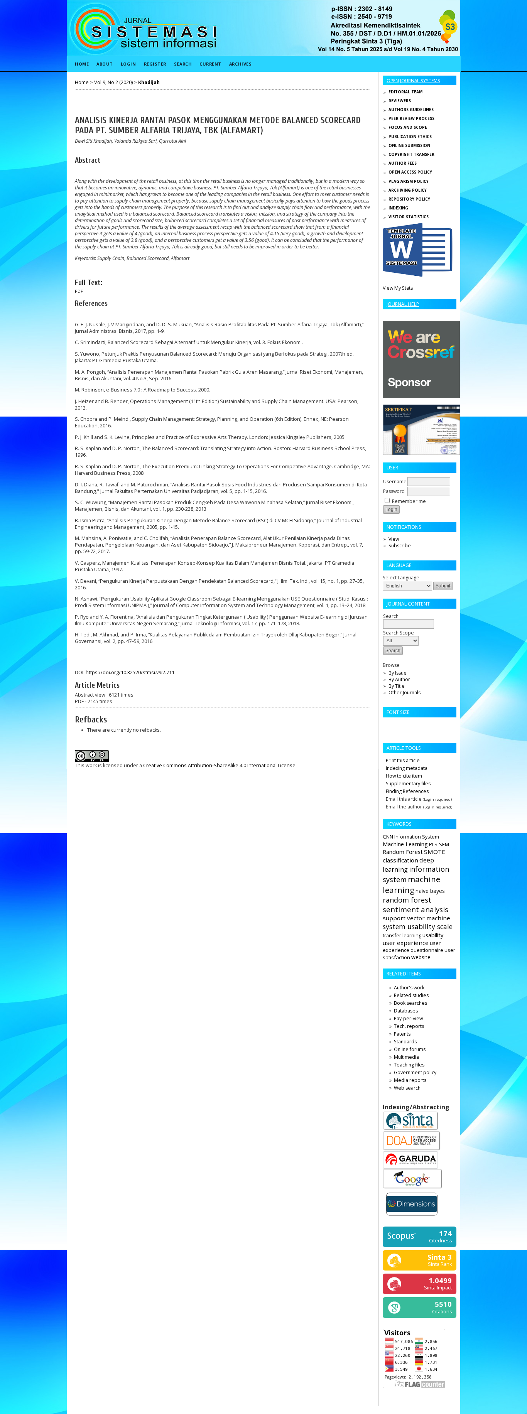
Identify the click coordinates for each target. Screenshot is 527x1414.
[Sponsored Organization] (421, 396)
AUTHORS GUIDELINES (411, 109)
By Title (396, 686)
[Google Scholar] (413, 1188)
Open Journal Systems (413, 80)
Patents (402, 1034)
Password (394, 491)
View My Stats (398, 288)
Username (395, 481)
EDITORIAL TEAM (405, 91)
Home (82, 64)
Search (183, 64)
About (104, 64)
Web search (407, 1088)
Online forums (410, 1049)
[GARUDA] (410, 1167)
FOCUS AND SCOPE (407, 127)
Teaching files (409, 1064)
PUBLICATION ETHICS (410, 136)
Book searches (410, 1003)
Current (210, 64)
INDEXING (398, 208)
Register (155, 64)
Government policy (415, 1072)
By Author (399, 679)
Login (128, 64)
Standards (405, 1041)
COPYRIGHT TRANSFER (411, 154)
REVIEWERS (399, 100)
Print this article (403, 760)
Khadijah (149, 82)
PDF (79, 291)
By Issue (397, 673)
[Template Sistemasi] (418, 275)
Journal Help (403, 304)
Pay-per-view (408, 1018)
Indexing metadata (406, 768)
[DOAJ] (412, 1149)
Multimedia (406, 1057)
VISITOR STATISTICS (408, 216)
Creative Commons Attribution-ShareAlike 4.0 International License (219, 765)
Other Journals (404, 692)
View (393, 539)
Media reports (410, 1080)
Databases (406, 1010)
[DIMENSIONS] (412, 1217)
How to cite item (404, 776)
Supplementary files (408, 783)
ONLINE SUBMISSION (409, 145)
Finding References (407, 791)
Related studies (411, 995)
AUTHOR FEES (402, 163)
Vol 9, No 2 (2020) (113, 82)
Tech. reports (409, 1026)
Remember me (409, 501)
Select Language (401, 577)
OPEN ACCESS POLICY (410, 172)
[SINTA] (411, 1129)
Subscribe (399, 545)
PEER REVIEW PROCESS (411, 118)
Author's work (409, 987)
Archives (240, 64)
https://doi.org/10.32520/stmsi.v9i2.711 (130, 672)
